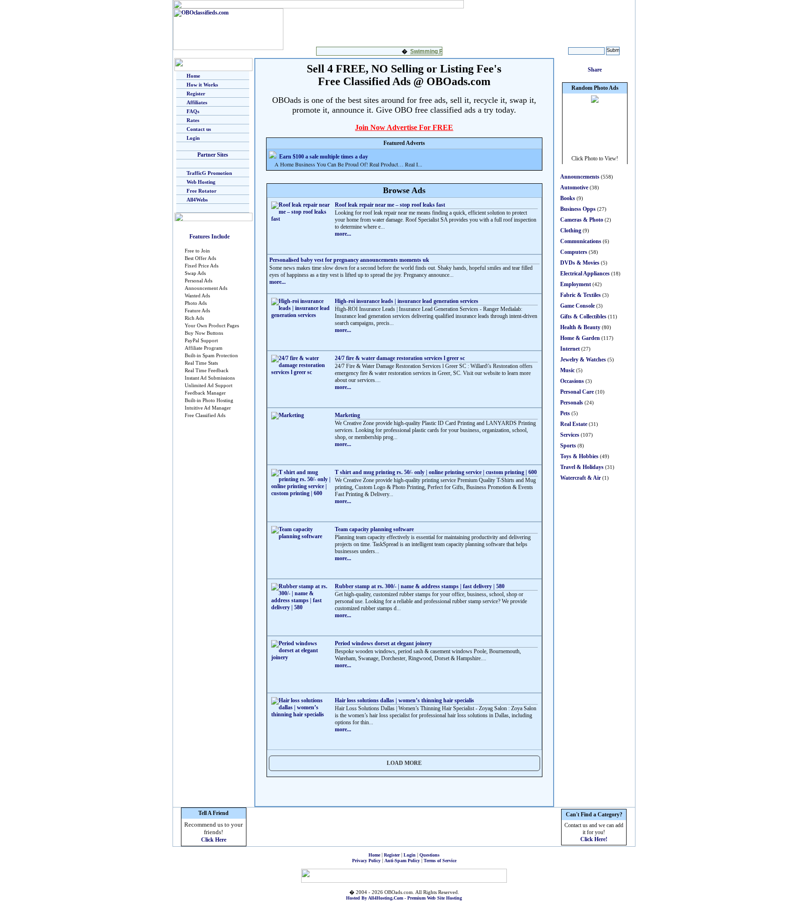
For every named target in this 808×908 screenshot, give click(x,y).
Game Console (577, 306)
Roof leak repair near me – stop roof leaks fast (390, 205)
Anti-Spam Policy (402, 860)
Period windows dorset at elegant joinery (383, 643)
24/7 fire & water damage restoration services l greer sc (400, 358)
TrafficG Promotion (209, 173)
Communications (580, 241)
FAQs (193, 111)
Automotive (574, 187)
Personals (571, 402)
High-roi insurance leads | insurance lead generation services (406, 301)
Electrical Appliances (585, 273)
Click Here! (593, 839)
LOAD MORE (404, 763)
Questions (429, 855)
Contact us (199, 129)
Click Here (213, 839)
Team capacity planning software (374, 529)
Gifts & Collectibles (583, 316)
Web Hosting (201, 182)
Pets (565, 413)
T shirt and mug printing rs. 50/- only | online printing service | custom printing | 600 (436, 472)
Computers (573, 252)
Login (193, 138)
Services (569, 435)
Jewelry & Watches (583, 359)
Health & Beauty (580, 327)
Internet (570, 349)
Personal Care (577, 392)
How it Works (202, 84)
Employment (575, 284)
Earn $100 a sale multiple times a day (323, 156)
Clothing (570, 230)
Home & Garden (580, 338)
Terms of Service (440, 860)
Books (567, 198)
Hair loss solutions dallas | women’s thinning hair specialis (404, 700)
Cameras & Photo (581, 219)
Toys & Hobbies (579, 456)
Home (193, 76)
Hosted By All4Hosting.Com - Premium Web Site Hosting (404, 898)
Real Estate (573, 424)
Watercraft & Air (580, 478)
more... (343, 234)
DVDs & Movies (579, 262)
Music (567, 370)
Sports (568, 445)
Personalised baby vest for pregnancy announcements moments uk (349, 260)
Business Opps (578, 209)
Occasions (572, 381)
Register (196, 93)
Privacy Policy (366, 860)
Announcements (579, 176)
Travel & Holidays (582, 467)
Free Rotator (201, 191)
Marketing (347, 415)
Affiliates (197, 102)
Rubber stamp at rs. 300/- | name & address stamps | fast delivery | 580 (420, 586)
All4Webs (197, 199)
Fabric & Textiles (580, 295)
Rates (193, 120)
